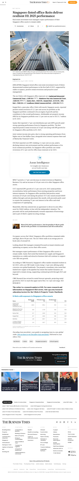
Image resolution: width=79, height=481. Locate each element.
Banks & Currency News (20, 402)
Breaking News (6, 430)
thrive (69, 432)
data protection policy (60, 469)
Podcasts (55, 436)
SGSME (69, 442)
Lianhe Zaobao (40, 464)
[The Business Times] (38, 2)
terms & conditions (41, 469)
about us (16, 469)
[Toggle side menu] (3, 2)
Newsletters (56, 434)
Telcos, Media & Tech (19, 442)
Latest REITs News (67, 402)
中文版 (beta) (56, 453)
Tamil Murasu (57, 464)
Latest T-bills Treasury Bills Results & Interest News (15, 406)
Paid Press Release (58, 446)
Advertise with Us (58, 448)
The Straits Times (17, 464)
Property (4, 432)
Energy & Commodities (19, 438)
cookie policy (51, 469)
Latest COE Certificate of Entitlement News (13, 409)
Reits (31, 341)
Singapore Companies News (36, 402)
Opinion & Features (7, 447)
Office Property (54, 341)
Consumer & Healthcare (18, 449)
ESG (3, 449)
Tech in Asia (71, 434)
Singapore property (41, 341)
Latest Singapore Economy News (32, 414)
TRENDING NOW (7, 370)
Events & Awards (58, 451)
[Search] (5, 2)
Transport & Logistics (18, 446)
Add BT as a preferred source (56, 26)
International (6, 442)
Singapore (5, 440)
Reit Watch (17, 341)
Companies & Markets (19, 430)
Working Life (5, 451)
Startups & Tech (6, 445)
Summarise (20, 26)
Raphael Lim (16, 79)
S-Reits (25, 341)
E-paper (55, 430)
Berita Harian (48, 464)
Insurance (30, 440)
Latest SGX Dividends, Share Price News (33, 412)
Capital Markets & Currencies (20, 453)
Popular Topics (7, 402)
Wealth (30, 430)
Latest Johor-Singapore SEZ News (35, 409)
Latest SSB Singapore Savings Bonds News (41, 406)
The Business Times (29, 464)
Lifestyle (42, 430)
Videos (55, 432)
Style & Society (44, 436)
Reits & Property (19, 435)
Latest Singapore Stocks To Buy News (11, 414)
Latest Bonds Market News (52, 412)
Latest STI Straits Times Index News (11, 412)
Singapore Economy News (53, 402)
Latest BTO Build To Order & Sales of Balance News (60, 409)
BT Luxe (42, 445)
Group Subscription (56, 443)
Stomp (64, 464)
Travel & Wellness (45, 447)
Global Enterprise (70, 439)
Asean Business (72, 436)
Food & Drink (44, 432)
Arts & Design (44, 442)
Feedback (62, 347)
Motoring (43, 434)
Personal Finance (32, 434)
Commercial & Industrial (6, 437)
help (27, 469)
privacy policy (33, 469)
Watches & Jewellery (43, 439)
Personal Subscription (56, 439)
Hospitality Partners (43, 450)
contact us (21, 469)
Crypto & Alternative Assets (33, 437)
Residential (5, 434)
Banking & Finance (20, 433)
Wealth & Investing (33, 432)
